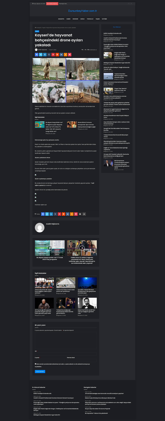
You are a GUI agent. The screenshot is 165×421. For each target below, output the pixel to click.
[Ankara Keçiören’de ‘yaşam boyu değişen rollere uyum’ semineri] (44, 282)
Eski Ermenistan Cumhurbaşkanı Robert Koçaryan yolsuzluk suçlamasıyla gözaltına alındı (121, 164)
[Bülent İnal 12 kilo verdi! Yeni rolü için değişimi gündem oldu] (87, 303)
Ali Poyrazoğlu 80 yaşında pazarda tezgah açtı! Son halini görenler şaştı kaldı (43, 311)
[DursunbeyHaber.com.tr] (82, 11)
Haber (68, 19)
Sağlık (82, 19)
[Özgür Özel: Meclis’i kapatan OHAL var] (108, 91)
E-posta (37, 357)
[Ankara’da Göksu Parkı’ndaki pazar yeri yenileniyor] (65, 282)
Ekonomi (75, 19)
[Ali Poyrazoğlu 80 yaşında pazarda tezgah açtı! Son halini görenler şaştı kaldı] (44, 303)
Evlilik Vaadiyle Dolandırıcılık (112, 33)
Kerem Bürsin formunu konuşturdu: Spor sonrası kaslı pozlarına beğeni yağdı (86, 125)
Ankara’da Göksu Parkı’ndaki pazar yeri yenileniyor (65, 290)
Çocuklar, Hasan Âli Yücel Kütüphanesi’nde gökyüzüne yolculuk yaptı (87, 291)
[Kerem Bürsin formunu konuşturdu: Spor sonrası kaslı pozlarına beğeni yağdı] (72, 124)
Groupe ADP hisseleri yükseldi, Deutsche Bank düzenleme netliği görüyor (116, 155)
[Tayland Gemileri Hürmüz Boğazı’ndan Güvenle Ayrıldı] (108, 76)
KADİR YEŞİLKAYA (42, 49)
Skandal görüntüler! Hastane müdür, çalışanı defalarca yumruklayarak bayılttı (117, 142)
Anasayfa (61, 19)
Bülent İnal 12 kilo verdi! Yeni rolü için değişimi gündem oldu (86, 311)
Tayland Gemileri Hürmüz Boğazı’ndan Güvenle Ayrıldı (120, 75)
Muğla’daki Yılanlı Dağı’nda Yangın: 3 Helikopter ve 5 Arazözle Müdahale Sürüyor (122, 55)
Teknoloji (90, 19)
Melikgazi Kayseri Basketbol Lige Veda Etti (117, 63)
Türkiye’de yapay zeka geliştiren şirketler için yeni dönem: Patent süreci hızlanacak (117, 103)
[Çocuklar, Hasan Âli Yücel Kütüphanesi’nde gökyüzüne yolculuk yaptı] (87, 282)
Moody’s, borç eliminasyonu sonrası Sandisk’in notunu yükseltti (115, 97)
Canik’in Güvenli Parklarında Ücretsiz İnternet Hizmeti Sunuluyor (115, 39)
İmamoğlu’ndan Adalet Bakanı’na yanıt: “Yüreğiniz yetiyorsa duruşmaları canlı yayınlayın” (82, 3)
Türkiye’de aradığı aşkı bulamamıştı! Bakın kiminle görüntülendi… (64, 311)
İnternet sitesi (71, 357)
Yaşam (98, 19)
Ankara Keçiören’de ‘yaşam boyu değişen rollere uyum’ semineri (43, 291)
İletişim (104, 19)
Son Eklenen (117, 27)
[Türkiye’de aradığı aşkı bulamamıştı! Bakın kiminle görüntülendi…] (65, 303)
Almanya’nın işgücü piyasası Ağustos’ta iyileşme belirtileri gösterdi (116, 110)
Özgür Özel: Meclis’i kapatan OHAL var (120, 89)
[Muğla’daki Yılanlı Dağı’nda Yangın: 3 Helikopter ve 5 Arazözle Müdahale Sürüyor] (108, 55)
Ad (36, 351)
